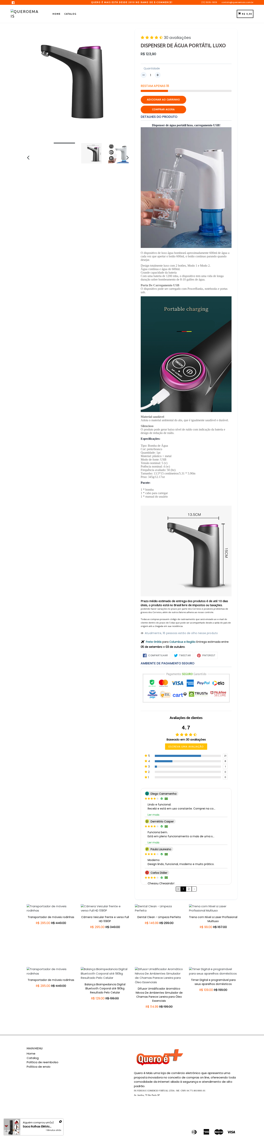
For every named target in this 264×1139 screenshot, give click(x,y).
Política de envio (38, 1067)
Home (56, 14)
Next (240, 933)
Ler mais (153, 815)
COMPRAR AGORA (163, 109)
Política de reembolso (42, 1062)
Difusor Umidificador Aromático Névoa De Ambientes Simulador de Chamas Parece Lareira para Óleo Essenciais (159, 995)
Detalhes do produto (159, 117)
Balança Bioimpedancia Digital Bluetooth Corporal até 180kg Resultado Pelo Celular (105, 988)
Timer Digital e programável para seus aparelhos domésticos (213, 982)
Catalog (70, 14)
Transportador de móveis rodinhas (51, 917)
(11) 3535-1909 (209, 2)
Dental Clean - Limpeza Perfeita (159, 917)
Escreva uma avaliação (186, 746)
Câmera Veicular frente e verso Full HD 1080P (105, 919)
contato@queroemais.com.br (237, 2)
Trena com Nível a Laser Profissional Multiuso (213, 919)
